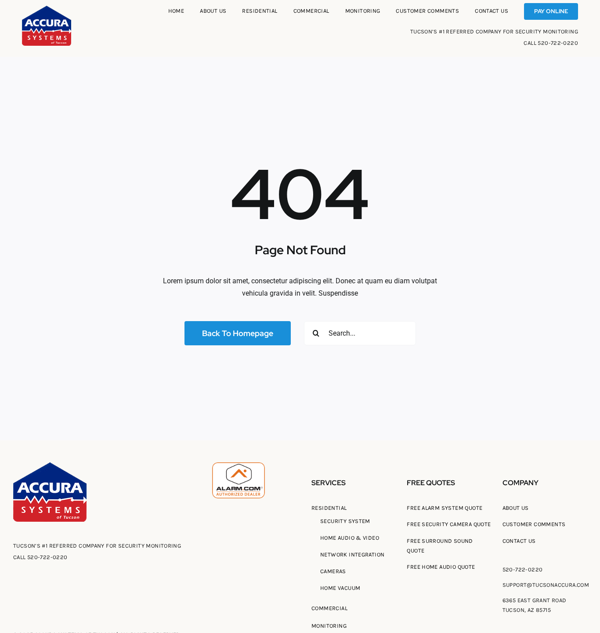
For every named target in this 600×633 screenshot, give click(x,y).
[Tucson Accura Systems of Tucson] (46, 9)
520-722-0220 (558, 43)
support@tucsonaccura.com (545, 585)
